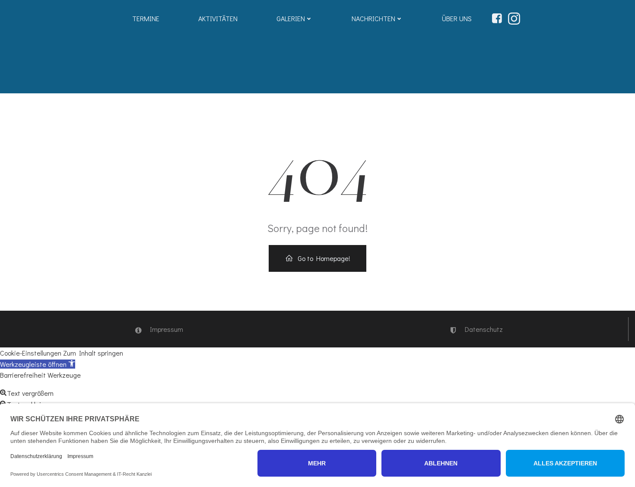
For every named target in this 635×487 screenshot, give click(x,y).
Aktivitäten (218, 18)
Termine (145, 18)
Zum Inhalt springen (93, 352)
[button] (37, 364)
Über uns (457, 18)
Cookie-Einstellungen (30, 352)
